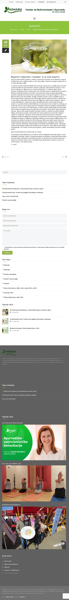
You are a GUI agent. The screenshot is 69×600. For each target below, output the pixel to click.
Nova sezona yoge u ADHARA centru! (11, 463)
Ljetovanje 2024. (8, 293)
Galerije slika (19, 2)
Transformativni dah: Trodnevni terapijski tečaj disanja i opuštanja (22, 192)
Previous (6, 157)
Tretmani (6, 283)
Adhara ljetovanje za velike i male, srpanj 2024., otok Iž (20, 288)
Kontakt (42, 2)
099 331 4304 (7, 561)
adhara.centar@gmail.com (11, 564)
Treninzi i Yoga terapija (10, 279)
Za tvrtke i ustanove (30, 2)
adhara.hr (7, 567)
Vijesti (14, 144)
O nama (11, 2)
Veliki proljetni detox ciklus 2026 (13, 297)
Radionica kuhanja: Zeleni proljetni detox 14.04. (24, 328)
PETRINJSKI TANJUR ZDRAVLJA (11, 505)
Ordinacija (6, 270)
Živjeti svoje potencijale (9, 200)
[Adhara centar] (34, 10)
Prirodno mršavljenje (9, 274)
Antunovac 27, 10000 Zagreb (11, 570)
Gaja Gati (22, 597)
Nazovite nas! (52, 2)
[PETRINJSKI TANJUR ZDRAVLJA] (34, 528)
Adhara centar (9, 597)
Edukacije (6, 265)
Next (63, 157)
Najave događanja (8, 182)
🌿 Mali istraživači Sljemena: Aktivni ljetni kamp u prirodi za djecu (22, 189)
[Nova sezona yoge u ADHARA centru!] (34, 483)
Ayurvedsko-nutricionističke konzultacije (12, 423)
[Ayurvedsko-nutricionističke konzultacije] (34, 442)
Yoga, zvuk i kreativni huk (10, 196)
